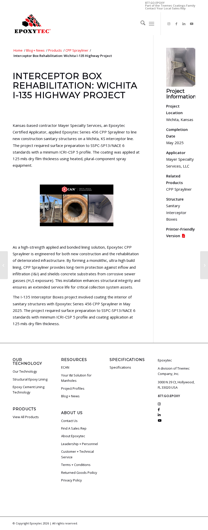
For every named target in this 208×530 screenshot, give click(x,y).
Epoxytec (36, 523)
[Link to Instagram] (168, 23)
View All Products (26, 417)
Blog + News (70, 396)
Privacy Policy (71, 480)
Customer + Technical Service (77, 454)
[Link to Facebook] (176, 23)
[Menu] (151, 24)
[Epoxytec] (32, 23)
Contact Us (69, 420)
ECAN (65, 367)
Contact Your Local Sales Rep (165, 8)
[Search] (140, 23)
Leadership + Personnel (79, 444)
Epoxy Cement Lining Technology (28, 390)
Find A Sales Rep (73, 428)
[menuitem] (140, 23)
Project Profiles (72, 388)
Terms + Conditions (76, 464)
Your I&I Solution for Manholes (76, 378)
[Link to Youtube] (191, 23)
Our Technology (25, 371)
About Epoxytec (73, 436)
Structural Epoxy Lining (30, 379)
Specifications (120, 367)
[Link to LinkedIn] (184, 23)
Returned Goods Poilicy (79, 472)
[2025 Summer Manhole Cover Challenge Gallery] (4, 265)
